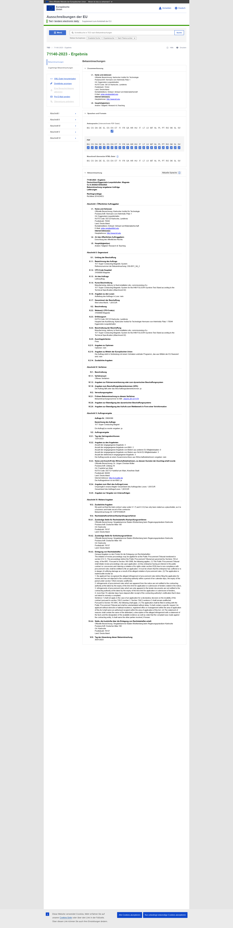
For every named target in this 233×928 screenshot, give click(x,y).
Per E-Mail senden (62, 97)
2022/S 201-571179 (131, 399)
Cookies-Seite (66, 918)
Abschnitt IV (55, 126)
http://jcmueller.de (116, 478)
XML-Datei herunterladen (65, 79)
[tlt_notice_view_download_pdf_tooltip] (88, 147)
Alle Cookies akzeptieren (129, 915)
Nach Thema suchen (125, 38)
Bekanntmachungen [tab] (56, 62)
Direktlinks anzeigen (63, 84)
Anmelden (166, 8)
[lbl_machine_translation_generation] (117, 157)
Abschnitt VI (55, 138)
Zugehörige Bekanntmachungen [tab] (60, 68)
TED (48, 48)
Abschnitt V (55, 132)
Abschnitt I (54, 113)
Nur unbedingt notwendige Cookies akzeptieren (165, 915)
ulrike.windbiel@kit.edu (109, 94)
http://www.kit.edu (113, 99)
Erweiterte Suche (94, 38)
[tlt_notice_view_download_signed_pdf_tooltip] (112, 131)
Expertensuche (109, 38)
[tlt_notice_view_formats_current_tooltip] (179, 173)
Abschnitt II (55, 120)
